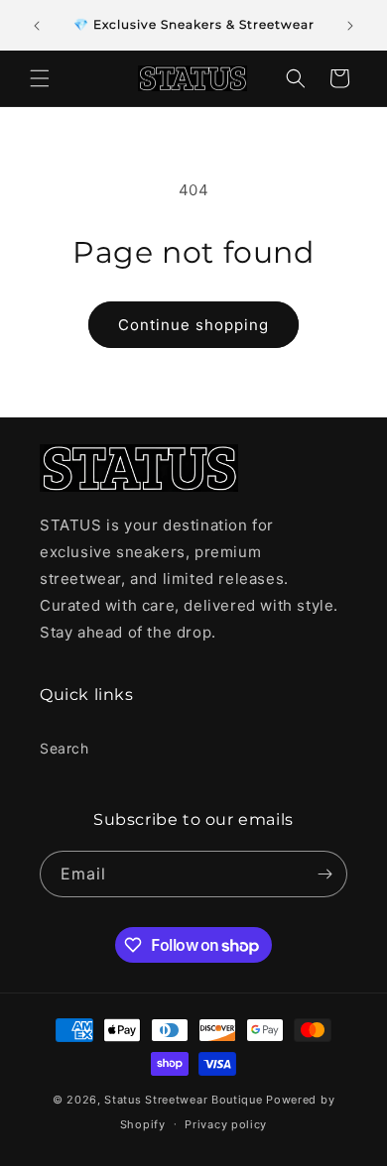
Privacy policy (226, 1124)
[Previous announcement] (37, 26)
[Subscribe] (324, 874)
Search (64, 748)
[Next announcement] (350, 26)
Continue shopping (193, 324)
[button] (40, 78)
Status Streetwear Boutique (183, 1100)
